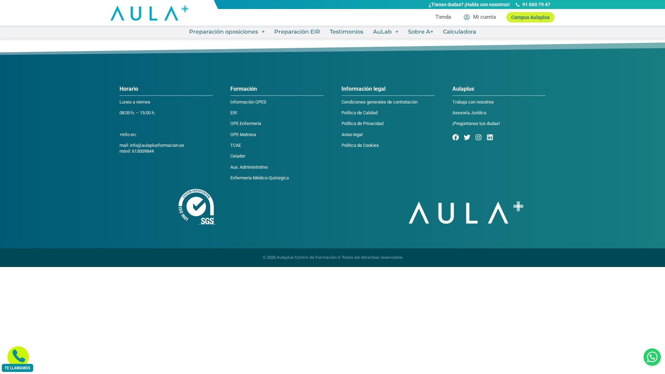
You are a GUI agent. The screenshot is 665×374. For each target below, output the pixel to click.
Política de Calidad (360, 112)
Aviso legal (352, 134)
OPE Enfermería (245, 123)
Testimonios (346, 31)
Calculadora (459, 31)
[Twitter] (467, 137)
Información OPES (248, 102)
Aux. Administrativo (249, 167)
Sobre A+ (420, 31)
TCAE (235, 145)
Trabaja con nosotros (473, 102)
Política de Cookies (360, 145)
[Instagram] (478, 137)
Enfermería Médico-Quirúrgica (259, 177)
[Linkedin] (490, 137)
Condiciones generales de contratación (380, 102)
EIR (233, 112)
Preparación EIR (297, 31)
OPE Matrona (243, 134)
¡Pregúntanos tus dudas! (476, 123)
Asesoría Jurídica (469, 112)
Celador (237, 156)
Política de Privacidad (362, 123)
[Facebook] (455, 137)
